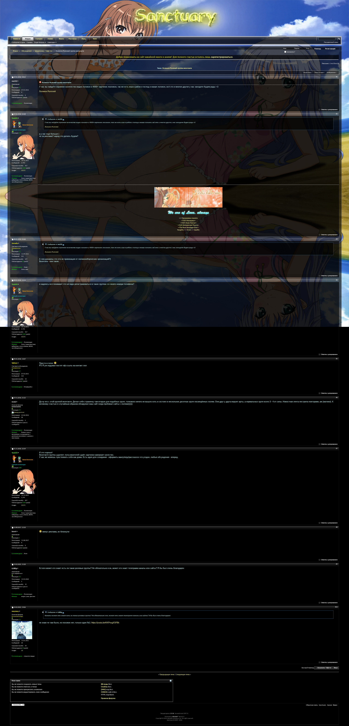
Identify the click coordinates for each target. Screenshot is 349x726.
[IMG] (103, 690)
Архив (329, 705)
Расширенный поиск (331, 42)
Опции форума (39, 42)
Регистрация (330, 49)
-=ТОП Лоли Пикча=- (188, 223)
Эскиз (189, 230)
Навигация (51, 42)
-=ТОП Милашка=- (188, 221)
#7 (337, 448)
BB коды (104, 684)
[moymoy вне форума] (22, 630)
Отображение (331, 72)
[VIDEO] (104, 692)
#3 (337, 239)
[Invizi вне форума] (18, 413)
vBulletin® (175, 716)
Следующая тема (183, 675)
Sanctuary (322, 705)
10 (22, 650)
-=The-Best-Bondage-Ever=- (188, 228)
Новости (16, 39)
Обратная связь (312, 705)
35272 (23, 170)
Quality (196, 230)
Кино (95, 39)
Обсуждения (26, 51)
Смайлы (104, 687)
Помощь (317, 49)
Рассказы (72, 39)
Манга (61, 39)
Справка (29, 42)
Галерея (39, 39)
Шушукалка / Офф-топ (43, 51)
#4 (337, 280)
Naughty (180, 230)
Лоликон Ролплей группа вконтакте (177, 68)
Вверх (336, 668)
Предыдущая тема (167, 675)
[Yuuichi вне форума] (24, 147)
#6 (337, 397)
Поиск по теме (319, 72)
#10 (336, 607)
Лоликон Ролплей (47, 91)
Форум (28, 39)
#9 (337, 564)
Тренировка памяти (190, 218)
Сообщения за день (18, 42)
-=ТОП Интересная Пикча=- (188, 225)
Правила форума (108, 698)
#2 (337, 114)
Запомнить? (290, 52)
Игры (84, 39)
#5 (337, 359)
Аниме (50, 39)
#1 (337, 77)
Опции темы (307, 72)
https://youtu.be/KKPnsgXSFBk (105, 622)
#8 (337, 527)
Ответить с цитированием (329, 109)
